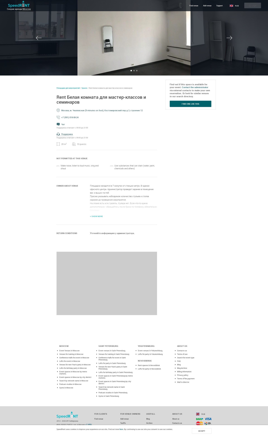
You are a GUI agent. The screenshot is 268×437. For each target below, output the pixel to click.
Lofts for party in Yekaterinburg (150, 354)
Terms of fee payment (186, 378)
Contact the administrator (195, 87)
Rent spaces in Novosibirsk (149, 365)
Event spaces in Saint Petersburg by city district (115, 382)
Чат (63, 124)
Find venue (193, 5)
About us (175, 419)
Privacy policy (182, 375)
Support (219, 5)
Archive (149, 423)
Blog (179, 364)
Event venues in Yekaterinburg (150, 350)
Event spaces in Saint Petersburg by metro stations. (116, 376)
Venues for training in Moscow (71, 354)
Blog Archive (182, 368)
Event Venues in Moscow (69, 350)
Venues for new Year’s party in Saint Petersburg (113, 367)
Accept (201, 431)
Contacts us (182, 350)
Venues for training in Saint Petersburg (114, 354)
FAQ (179, 361)
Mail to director (183, 382)
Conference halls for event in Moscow (74, 357)
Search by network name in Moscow (73, 380)
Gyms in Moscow (66, 387)
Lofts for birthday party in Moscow (73, 368)
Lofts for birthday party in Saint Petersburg (115, 372)
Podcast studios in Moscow (70, 384)
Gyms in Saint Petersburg (109, 396)
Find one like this (190, 104)
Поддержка (67, 134)
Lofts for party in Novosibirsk (149, 368)
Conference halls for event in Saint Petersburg (112, 358)
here (121, 429)
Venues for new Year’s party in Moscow (75, 364)
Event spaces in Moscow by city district (75, 377)
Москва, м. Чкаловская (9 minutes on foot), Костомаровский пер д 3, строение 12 (102, 110)
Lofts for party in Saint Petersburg (112, 363)
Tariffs (123, 423)
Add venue (207, 5)
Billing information (184, 371)
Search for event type (185, 357)
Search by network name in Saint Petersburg (112, 388)
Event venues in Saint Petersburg (112, 350)
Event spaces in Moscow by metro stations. (73, 372)
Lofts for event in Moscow (69, 361)
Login (254, 5)
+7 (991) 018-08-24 (69, 117)
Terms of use (182, 354)
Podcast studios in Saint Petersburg (113, 392)
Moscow (27, 9)
